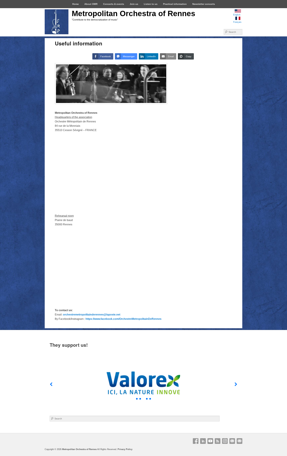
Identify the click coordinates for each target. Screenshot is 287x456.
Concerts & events (113, 4)
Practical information (175, 4)
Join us (134, 4)
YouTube (210, 441)
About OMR (90, 4)
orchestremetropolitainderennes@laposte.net (91, 314)
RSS (217, 441)
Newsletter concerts (203, 4)
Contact (239, 441)
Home (75, 4)
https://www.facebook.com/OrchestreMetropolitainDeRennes (123, 318)
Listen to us (150, 4)
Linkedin (203, 441)
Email (232, 441)
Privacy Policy (125, 449)
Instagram (225, 441)
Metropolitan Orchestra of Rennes (133, 13)
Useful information (78, 43)
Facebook (195, 441)
